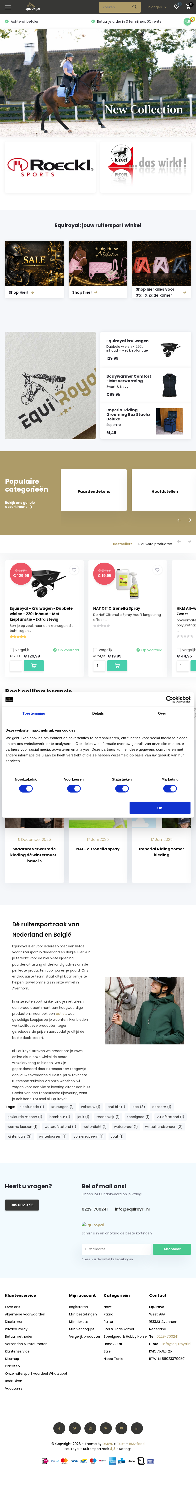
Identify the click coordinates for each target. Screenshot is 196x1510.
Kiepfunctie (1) (32, 1106)
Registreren (78, 1306)
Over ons (12, 1306)
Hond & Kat (113, 1344)
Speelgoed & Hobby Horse (125, 1336)
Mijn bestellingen (83, 1314)
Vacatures (13, 1388)
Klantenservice (17, 1351)
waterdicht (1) (95, 1126)
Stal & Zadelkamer (119, 1329)
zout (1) (117, 1136)
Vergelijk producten (85, 1336)
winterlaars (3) (19, 1136)
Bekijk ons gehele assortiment (20, 505)
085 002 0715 (22, 1205)
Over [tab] (162, 713)
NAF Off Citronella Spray (116, 608)
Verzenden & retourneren (26, 1344)
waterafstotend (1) (60, 1126)
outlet (61, 1013)
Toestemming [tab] (33, 713)
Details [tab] (98, 713)
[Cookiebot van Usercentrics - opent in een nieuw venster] (170, 699)
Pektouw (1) (90, 1106)
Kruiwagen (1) (62, 1106)
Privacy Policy (16, 1329)
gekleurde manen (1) (24, 1116)
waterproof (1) (126, 1126)
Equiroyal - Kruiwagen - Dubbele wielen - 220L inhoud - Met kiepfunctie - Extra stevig (41, 614)
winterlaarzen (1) (53, 1136)
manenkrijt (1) (108, 1116)
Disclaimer (13, 1321)
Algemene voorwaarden (25, 1314)
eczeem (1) (161, 1106)
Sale (107, 1351)
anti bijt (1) (116, 1106)
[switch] (74, 789)
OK (160, 808)
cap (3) (138, 1106)
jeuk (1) (83, 1116)
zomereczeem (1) (89, 1136)
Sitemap (12, 1358)
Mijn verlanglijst (81, 1329)
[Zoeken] (135, 7)
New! (108, 1306)
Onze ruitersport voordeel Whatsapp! (36, 1373)
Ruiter (108, 1321)
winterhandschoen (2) (164, 1126)
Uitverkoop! (111, 21)
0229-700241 (95, 1209)
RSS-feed (137, 1443)
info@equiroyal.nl (132, 1209)
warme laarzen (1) (22, 1126)
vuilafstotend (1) (170, 1116)
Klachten (12, 1366)
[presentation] (179, 520)
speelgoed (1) (138, 1116)
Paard (108, 1314)
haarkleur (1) (59, 1116)
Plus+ (121, 1443)
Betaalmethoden (19, 1336)
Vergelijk (22, 649)
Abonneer (172, 1249)
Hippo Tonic (113, 1358)
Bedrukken (13, 1381)
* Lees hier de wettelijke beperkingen (107, 1259)
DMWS (108, 1443)
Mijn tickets (78, 1321)
